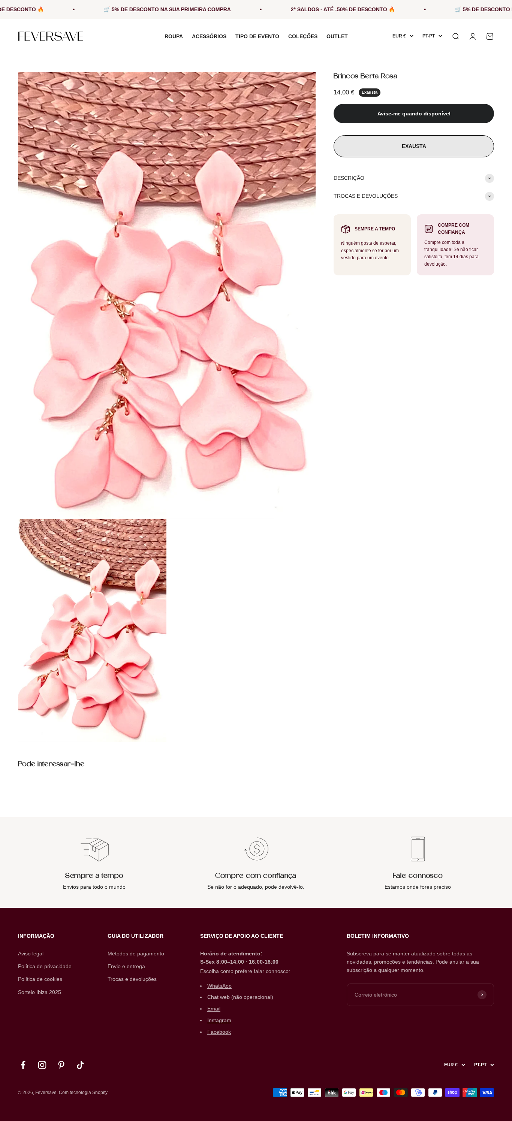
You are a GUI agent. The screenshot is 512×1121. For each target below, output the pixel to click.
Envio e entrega (126, 966)
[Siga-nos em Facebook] (23, 1065)
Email (213, 1009)
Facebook (219, 1032)
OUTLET (337, 36)
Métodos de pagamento (136, 954)
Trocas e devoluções (132, 979)
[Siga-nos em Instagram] (42, 1065)
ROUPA (174, 36)
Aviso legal (30, 954)
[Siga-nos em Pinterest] (61, 1065)
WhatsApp (219, 986)
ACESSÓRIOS (209, 36)
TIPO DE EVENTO (257, 36)
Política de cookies (40, 979)
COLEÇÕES (302, 36)
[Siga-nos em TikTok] (80, 1065)
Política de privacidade (45, 966)
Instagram (219, 1020)
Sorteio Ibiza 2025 (39, 992)
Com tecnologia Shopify (83, 1092)
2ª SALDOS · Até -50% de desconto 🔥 (311, 9)
